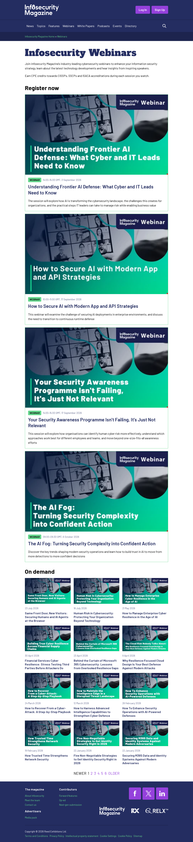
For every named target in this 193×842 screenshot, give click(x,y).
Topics (41, 26)
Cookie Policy (125, 835)
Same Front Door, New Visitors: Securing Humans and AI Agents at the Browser (46, 616)
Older (113, 773)
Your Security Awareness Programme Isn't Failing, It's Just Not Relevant (91, 422)
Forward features (68, 795)
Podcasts (103, 26)
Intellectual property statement (82, 835)
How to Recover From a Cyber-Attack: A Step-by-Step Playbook (47, 710)
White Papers (85, 26)
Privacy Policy (57, 835)
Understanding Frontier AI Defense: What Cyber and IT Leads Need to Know (90, 189)
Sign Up (160, 9)
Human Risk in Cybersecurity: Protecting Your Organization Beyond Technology (94, 616)
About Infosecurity (34, 795)
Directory (130, 26)
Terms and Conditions (36, 835)
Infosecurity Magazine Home (40, 36)
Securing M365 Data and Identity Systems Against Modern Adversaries (144, 759)
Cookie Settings (108, 835)
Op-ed (62, 800)
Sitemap (137, 835)
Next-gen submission (70, 804)
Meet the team (32, 800)
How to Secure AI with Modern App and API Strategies (83, 306)
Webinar (35, 179)
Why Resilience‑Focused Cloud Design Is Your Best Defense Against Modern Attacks (143, 664)
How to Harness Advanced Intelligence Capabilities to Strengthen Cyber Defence (92, 711)
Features (54, 26)
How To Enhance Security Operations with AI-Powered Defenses (141, 711)
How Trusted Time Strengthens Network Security (46, 757)
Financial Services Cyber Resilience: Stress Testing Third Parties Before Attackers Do (47, 664)
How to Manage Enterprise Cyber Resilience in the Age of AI (144, 615)
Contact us (30, 804)
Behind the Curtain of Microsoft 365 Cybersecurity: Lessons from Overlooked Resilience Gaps (96, 664)
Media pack (31, 817)
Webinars (68, 26)
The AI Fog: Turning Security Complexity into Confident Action (91, 543)
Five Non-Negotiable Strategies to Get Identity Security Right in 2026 (95, 759)
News (30, 26)
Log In (143, 9)
